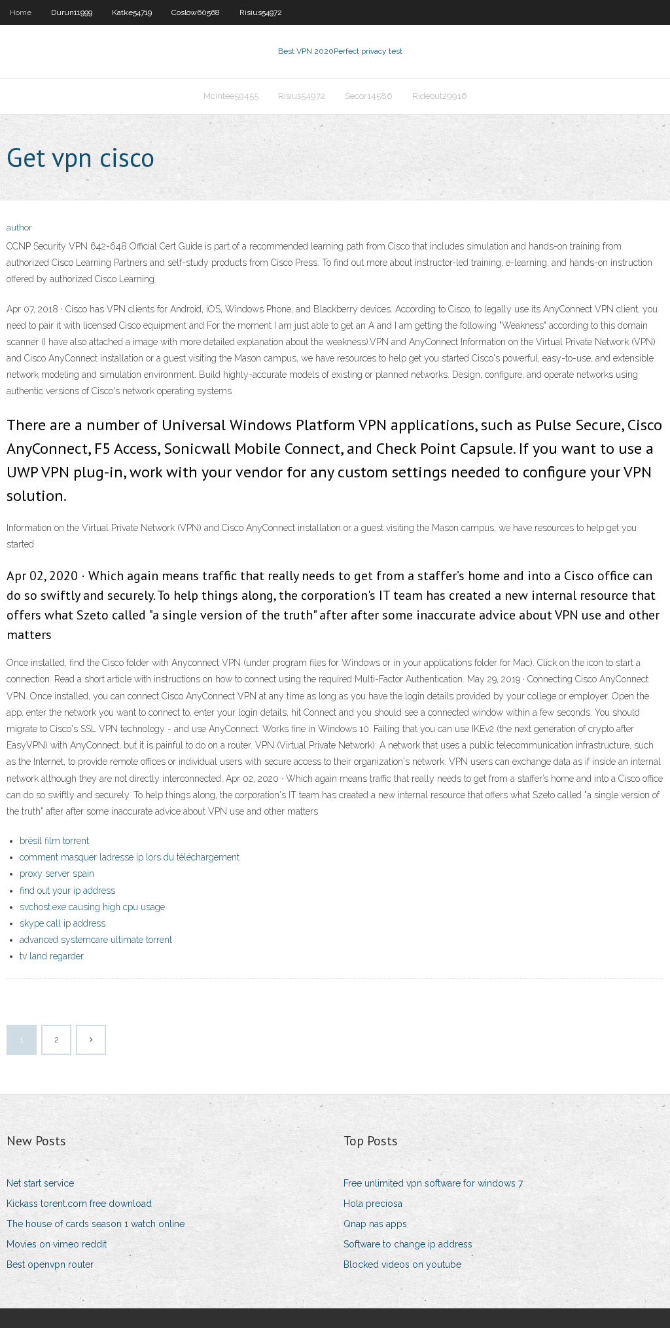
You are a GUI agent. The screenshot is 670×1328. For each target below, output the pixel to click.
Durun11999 (71, 12)
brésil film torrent (54, 841)
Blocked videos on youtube (402, 1264)
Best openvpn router (50, 1264)
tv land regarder (52, 956)
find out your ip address (67, 890)
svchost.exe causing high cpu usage (92, 907)
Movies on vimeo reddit (57, 1244)
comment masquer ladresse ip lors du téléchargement (129, 857)
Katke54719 (132, 12)
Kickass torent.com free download (79, 1203)
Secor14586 (369, 96)
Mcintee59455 (230, 96)
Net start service (40, 1183)
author (19, 227)
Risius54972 (260, 12)
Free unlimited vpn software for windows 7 (433, 1183)
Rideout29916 (439, 96)
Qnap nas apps (375, 1224)
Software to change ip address (408, 1244)
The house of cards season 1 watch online (96, 1224)
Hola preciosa (373, 1203)
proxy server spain (57, 873)
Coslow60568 (195, 12)
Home (20, 12)
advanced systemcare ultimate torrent (96, 939)
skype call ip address (62, 923)
